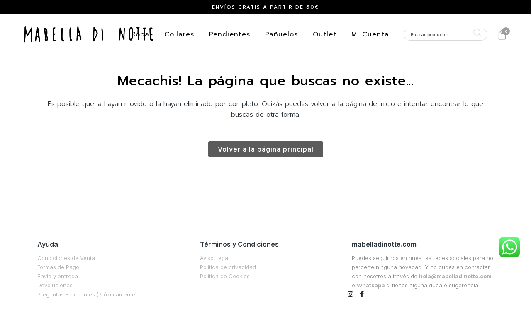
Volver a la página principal (266, 149)
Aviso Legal (214, 258)
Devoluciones (55, 285)
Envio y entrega (57, 276)
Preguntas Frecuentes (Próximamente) (87, 294)
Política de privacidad (228, 267)
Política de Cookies (225, 276)
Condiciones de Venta (66, 258)
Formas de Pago (58, 267)
